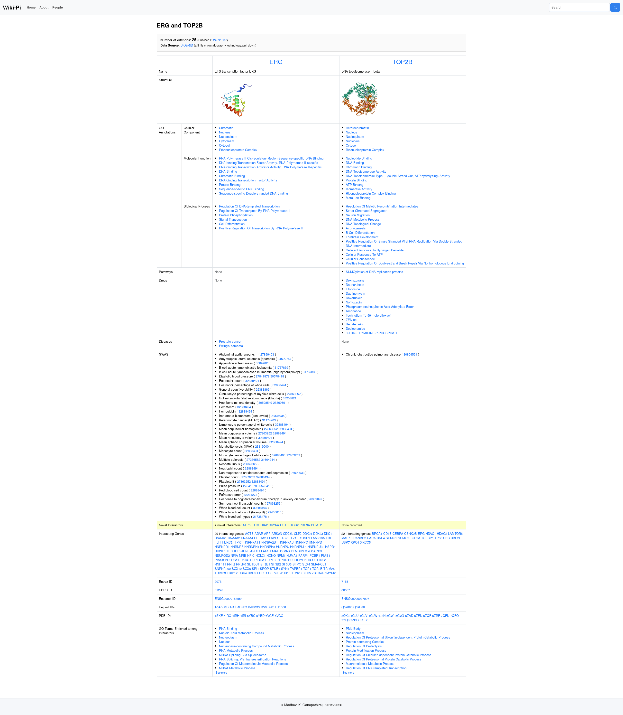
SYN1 (285, 568)
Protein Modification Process (366, 650)
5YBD (260, 615)
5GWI (390, 615)
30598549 (265, 402)
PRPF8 (270, 559)
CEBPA (398, 533)
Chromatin (226, 127)
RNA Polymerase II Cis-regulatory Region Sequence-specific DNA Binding (271, 158)
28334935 (277, 415)
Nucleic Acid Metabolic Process (241, 632)
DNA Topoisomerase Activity (366, 171)
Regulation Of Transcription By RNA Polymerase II (254, 210)
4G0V (363, 615)
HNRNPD (315, 542)
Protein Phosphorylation (236, 215)
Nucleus (224, 132)
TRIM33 (220, 573)
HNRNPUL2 (316, 546)
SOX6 (247, 568)
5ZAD (409, 615)
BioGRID (187, 45)
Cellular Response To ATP (364, 254)
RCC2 (312, 559)
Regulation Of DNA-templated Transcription (249, 206)
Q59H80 (359, 607)
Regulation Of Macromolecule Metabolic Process (253, 663)
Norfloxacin (354, 302)
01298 (219, 590)
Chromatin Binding (232, 175)
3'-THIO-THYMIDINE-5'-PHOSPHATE (372, 332)
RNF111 (220, 564)
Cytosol (224, 145)
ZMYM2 (330, 573)
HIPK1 (238, 542)
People (57, 7)
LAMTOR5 (455, 533)
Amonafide (353, 311)
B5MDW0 (267, 607)
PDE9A (305, 525)
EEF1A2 (260, 538)
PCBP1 (315, 555)
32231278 (250, 494)
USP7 (345, 542)
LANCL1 (254, 551)
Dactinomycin (355, 293)
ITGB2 (294, 525)
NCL (320, 551)
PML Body (353, 628)
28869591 (280, 402)
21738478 (260, 516)
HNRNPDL (222, 546)
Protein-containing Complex (365, 641)
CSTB (284, 525)
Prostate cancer (230, 341)
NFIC (251, 555)
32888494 (252, 380)
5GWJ (399, 615)
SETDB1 (253, 564)
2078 (218, 581)
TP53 (438, 538)
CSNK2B (410, 533)
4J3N (381, 615)
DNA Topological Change (363, 223)
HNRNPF (236, 546)
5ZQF (427, 615)
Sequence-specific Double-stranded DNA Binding (253, 193)
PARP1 (303, 555)
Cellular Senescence (360, 258)
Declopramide (355, 328)
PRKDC (243, 559)
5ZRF (436, 615)
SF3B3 (287, 564)
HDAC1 (431, 533)
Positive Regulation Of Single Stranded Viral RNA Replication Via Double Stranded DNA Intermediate (404, 243)
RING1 (322, 559)
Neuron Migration (358, 215)
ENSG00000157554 (228, 598)
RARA (371, 538)
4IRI (243, 615)
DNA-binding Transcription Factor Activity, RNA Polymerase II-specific (268, 162)
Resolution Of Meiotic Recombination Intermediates (382, 206)
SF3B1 (265, 564)
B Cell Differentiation (360, 232)
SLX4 (306, 564)
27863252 (294, 393)
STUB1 (275, 568)
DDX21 (307, 533)
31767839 (281, 367)
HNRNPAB (286, 542)
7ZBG (354, 620)
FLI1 (218, 542)
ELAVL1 (272, 538)
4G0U (354, 615)
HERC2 (227, 542)
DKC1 (328, 533)
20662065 (250, 463)
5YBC (251, 615)
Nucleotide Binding (359, 158)
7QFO (454, 615)
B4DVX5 (254, 607)
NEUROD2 (222, 555)
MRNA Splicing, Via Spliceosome (242, 654)
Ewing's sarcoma (231, 345)
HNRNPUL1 (298, 546)
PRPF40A (257, 559)
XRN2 (295, 573)
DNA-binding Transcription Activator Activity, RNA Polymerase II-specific (270, 167)
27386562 (253, 459)
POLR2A (231, 559)
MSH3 (299, 551)
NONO (271, 555)
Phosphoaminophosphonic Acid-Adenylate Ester (380, 306)
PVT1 (303, 559)
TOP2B (402, 61)
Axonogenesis (356, 228)
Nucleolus (353, 141)
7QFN (445, 615)
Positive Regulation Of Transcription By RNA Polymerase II (261, 228)
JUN (244, 551)
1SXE (219, 615)
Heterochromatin (357, 127)
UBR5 (252, 573)
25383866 (262, 389)
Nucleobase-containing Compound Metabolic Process (256, 646)
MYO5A (310, 551)
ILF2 (230, 551)
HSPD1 (330, 546)
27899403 (267, 354)
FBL (329, 538)
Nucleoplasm (228, 136)
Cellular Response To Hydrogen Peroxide (374, 250)
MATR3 (277, 551)
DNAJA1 (221, 538)
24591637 (220, 40)
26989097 (315, 499)
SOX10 (237, 568)
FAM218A (318, 538)
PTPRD (281, 559)
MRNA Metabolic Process (237, 668)
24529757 (284, 358)
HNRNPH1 (251, 546)
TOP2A (415, 538)
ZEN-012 (352, 319)
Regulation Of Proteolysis (364, 646)
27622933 (297, 472)
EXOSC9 (303, 538)
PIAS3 (219, 559)
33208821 (289, 398)
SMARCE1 (318, 564)
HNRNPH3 (267, 546)
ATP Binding (354, 184)
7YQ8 (345, 620)
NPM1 (281, 555)
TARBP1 (296, 568)
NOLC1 (261, 555)
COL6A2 (262, 525)
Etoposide (353, 289)
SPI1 (255, 568)
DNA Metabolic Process (363, 219)
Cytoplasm (226, 141)
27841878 (262, 376)
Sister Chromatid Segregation (366, 210)
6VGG (279, 615)
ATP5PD (249, 525)
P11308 (280, 607)
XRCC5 (365, 542)
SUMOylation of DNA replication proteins (374, 271)
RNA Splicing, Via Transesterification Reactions (252, 659)
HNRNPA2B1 (268, 542)
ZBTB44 (317, 573)
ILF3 (237, 551)
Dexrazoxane (355, 280)
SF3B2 (276, 564)
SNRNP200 (223, 568)
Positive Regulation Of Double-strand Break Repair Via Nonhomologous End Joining (405, 263)
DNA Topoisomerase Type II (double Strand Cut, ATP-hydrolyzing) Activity (398, 175)
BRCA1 (377, 533)
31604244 (268, 459)
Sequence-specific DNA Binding (241, 189)
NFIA (234, 555)
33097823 (262, 363)
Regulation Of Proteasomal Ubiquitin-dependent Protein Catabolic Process (398, 637)
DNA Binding (228, 171)
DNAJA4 (247, 538)
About (43, 7)
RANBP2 (359, 538)
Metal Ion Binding (358, 197)
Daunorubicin (355, 284)
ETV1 (292, 538)
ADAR (259, 533)
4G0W (372, 615)
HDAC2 (442, 533)
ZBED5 (306, 573)
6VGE (270, 615)
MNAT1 (289, 551)
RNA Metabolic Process (236, 650)
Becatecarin (354, 324)
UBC (446, 538)
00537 (345, 590)
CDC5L (288, 533)
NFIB (242, 555)
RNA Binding (228, 628)
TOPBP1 (427, 538)
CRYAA (274, 525)
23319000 (262, 446)
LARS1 (266, 551)
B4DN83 (241, 607)
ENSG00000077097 (355, 598)
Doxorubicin (354, 297)
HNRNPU (282, 546)
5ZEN (418, 615)
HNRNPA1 (251, 542)
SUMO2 (403, 538)
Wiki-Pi (12, 7)
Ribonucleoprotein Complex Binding (371, 193)
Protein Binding (229, 184)
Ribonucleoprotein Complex (238, 149)
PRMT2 (316, 525)
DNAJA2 (234, 538)
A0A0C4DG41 (224, 607)
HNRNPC (301, 542)
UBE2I (455, 538)
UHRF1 (262, 573)
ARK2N (277, 533)
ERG (276, 61)
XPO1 (355, 542)
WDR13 (285, 573)
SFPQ (297, 564)
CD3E (387, 533)
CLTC (298, 533)
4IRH (235, 615)
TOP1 (307, 568)
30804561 (410, 354)
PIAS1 (325, 555)
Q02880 (346, 607)
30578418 (277, 376)
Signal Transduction (233, 219)
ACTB (249, 533)
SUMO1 (391, 538)
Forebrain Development (362, 237)
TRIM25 (329, 568)
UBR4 (242, 573)
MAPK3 (346, 538)
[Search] (615, 7)
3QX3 (345, 615)
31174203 (269, 420)
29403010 (274, 512)
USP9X (273, 573)
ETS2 (283, 538)
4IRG (227, 615)
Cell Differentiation (232, 223)
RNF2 (231, 564)
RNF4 (381, 538)
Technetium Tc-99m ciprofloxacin (369, 315)
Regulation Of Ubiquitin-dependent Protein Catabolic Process (388, 654)
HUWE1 (220, 551)
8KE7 (363, 620)
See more (221, 672)
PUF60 (293, 559)
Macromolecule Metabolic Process (370, 663)
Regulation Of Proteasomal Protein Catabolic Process (383, 659)
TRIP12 (232, 573)
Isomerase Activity (359, 189)
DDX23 (318, 533)
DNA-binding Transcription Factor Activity (248, 180)
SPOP (264, 568)
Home (31, 7)
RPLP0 (241, 564)
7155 (344, 581)
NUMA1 (291, 555)
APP (267, 533)
